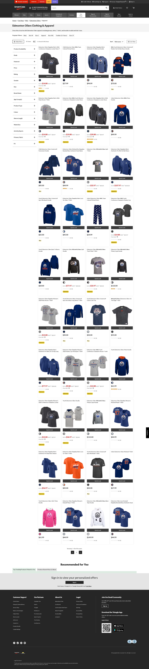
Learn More (105, 620)
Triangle (36, 607)
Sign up (105, 606)
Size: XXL (50, 35)
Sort (111, 41)
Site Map (78, 607)
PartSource (36, 610)
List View (132, 41)
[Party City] (54, 1)
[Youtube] (25, 643)
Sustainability (58, 613)
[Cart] (134, 8)
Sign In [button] (133, 1)
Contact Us (15, 623)
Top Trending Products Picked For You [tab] (24, 569)
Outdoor (71, 15)
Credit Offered (87, 1)
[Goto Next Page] (80, 552)
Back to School (131, 15)
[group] (49, 91)
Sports (46, 15)
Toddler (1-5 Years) (61, 35)
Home (14, 20)
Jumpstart (57, 617)
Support (106, 1)
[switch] (41, 41)
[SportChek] (42, 1)
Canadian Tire (37, 601)
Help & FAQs (16, 613)
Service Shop (16, 607)
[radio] (40, 80)
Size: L (37, 35)
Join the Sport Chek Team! (61, 607)
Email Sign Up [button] (97, 1)
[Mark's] (48, 1)
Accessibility (79, 610)
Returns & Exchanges (18, 610)
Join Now (88, 586)
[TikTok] (18, 643)
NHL (26, 20)
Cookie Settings (16, 629)
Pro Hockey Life (37, 613)
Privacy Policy (79, 601)
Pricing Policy (79, 613)
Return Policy (79, 617)
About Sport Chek (59, 601)
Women (16, 15)
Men (24, 15)
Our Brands (58, 604)
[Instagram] (21, 643)
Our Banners (37, 623)
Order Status (118, 8)
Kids (31, 15)
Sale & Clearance (107, 15)
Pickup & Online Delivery (19, 604)
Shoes (38, 15)
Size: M (31, 35)
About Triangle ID (59, 610)
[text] (49, 88)
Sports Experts (37, 617)
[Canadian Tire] (33, 1)
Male (25, 35)
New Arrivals (119, 15)
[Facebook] (14, 643)
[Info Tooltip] (44, 86)
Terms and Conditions (81, 604)
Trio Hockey (37, 620)
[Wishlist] (127, 8)
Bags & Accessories (93, 15)
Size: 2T (71, 35)
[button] (107, 8)
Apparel (43, 35)
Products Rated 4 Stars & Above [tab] (47, 569)
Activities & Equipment (59, 15)
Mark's (35, 604)
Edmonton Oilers (35, 20)
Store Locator (16, 617)
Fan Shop (81, 15)
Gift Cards (15, 620)
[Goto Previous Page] (68, 552)
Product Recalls (16, 626)
